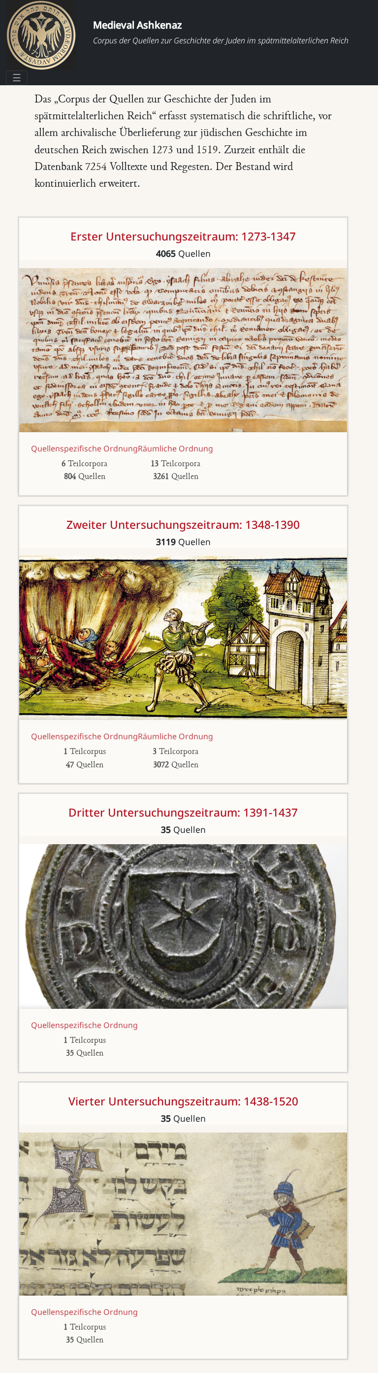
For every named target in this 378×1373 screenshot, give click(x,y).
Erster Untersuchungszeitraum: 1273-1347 (183, 236)
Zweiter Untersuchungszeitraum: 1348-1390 (183, 524)
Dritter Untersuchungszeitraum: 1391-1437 (183, 812)
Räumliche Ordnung (175, 448)
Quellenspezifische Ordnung (84, 448)
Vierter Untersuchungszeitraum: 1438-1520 (183, 1101)
